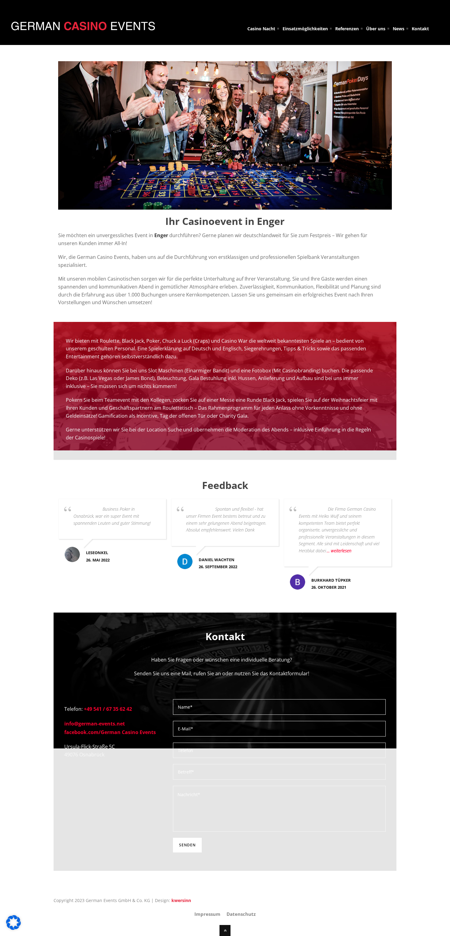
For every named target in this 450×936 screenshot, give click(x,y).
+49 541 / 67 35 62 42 (108, 709)
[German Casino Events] (83, 27)
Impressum (207, 914)
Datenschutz (241, 914)
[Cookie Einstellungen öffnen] (13, 928)
